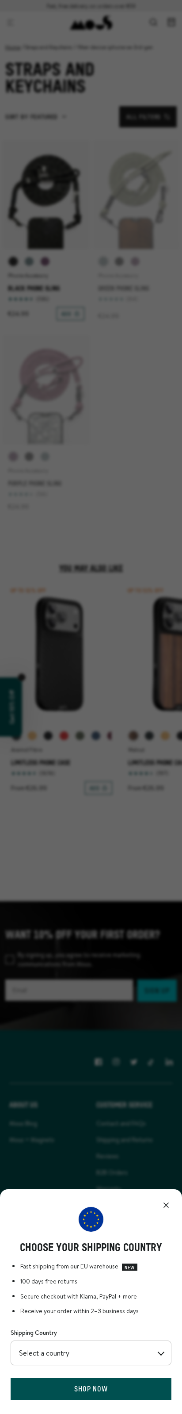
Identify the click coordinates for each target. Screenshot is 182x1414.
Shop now (90, 1388)
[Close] (166, 1205)
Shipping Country (34, 1332)
